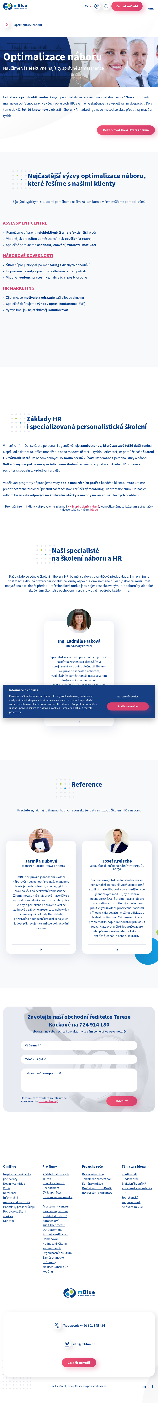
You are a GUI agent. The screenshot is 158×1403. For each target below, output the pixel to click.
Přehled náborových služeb (56, 1176)
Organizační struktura (57, 1253)
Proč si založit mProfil (97, 1188)
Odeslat (122, 1101)
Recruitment (51, 1188)
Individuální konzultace (97, 1193)
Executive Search (54, 1183)
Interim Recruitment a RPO (57, 1199)
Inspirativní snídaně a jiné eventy (17, 1176)
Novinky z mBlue (14, 1183)
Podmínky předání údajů (19, 1207)
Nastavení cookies (127, 696)
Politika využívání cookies (14, 1213)
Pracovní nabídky (93, 1174)
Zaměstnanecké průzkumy (53, 1259)
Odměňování (51, 1239)
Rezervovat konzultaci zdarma (126, 130)
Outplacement (52, 1229)
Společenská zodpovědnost (131, 1199)
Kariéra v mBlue (92, 1183)
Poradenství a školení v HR (137, 1190)
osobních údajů (48, 1101)
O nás (6, 1188)
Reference (10, 1193)
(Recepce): (84, 1325)
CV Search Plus (52, 1192)
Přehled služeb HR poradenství (55, 1218)
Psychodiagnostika (55, 1211)
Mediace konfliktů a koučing (55, 1269)
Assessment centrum (57, 1206)
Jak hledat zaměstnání (97, 1179)
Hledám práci (130, 1179)
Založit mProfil (127, 6)
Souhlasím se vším (127, 706)
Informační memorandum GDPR (16, 1199)
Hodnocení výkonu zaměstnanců (55, 1246)
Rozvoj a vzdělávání (55, 1234)
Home (6, 25)
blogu (94, 509)
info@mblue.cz (83, 1344)
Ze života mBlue (132, 1207)
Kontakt (8, 1221)
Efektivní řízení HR (134, 1183)
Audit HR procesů (54, 1225)
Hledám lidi (129, 1174)
